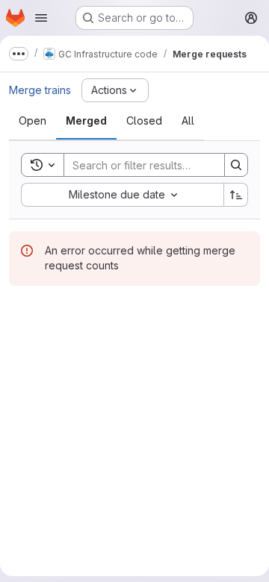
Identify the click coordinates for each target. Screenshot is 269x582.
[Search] (236, 165)
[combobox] (122, 195)
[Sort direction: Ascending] (236, 195)
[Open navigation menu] (41, 18)
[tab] (32, 121)
